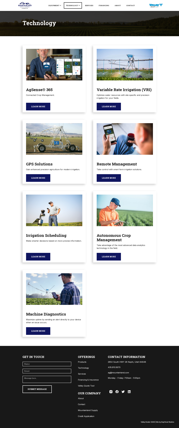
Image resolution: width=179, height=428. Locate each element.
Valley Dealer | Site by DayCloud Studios (157, 422)
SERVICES (89, 5)
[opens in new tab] (156, 5)
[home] (24, 5)
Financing (104, 5)
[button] (55, 5)
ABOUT (118, 5)
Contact (130, 5)
